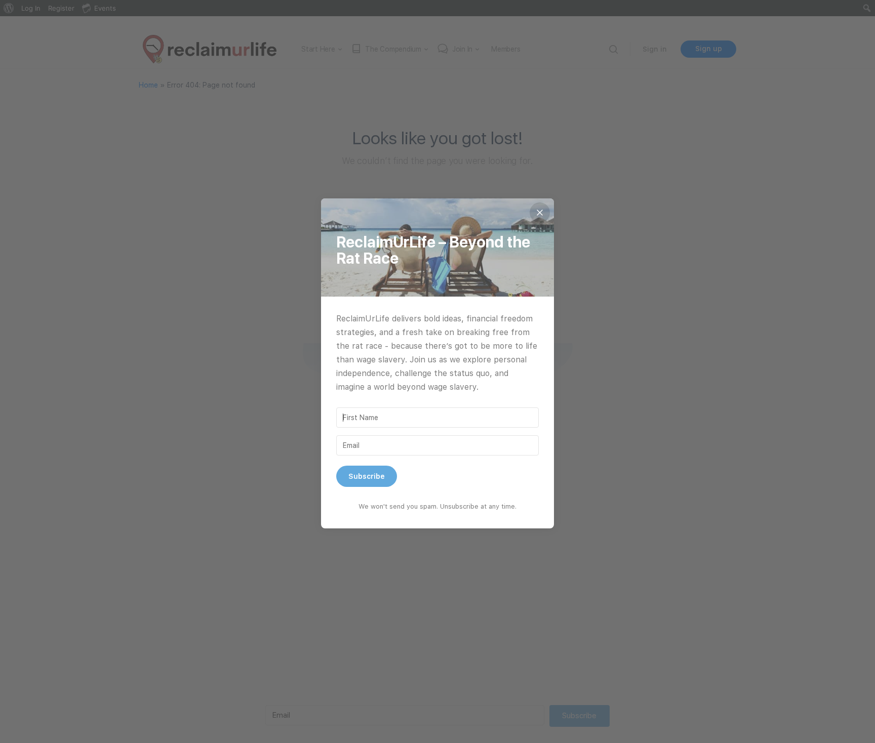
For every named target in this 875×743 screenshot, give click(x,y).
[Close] (540, 212)
